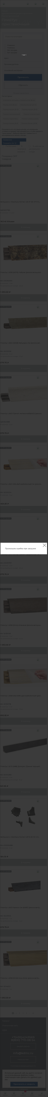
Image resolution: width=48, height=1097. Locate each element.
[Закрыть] (44, 545)
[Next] (42, 548)
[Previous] (5, 548)
